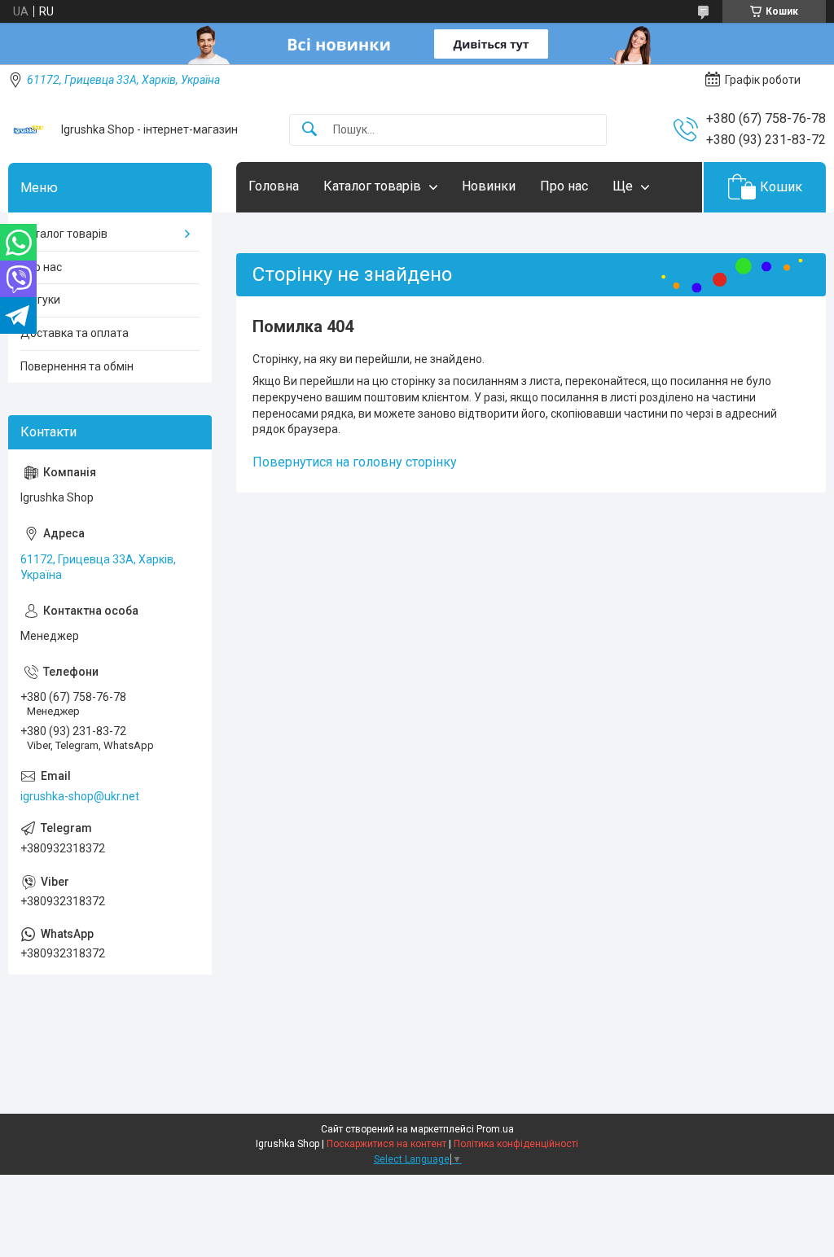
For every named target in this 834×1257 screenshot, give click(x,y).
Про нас (564, 186)
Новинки (489, 186)
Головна (273, 186)
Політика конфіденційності (516, 1144)
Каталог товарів (372, 186)
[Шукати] (309, 129)
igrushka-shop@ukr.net (79, 796)
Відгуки (40, 299)
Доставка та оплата (74, 332)
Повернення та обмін (77, 366)
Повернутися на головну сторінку (354, 462)
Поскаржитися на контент (386, 1144)
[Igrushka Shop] (28, 129)
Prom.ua (495, 1129)
